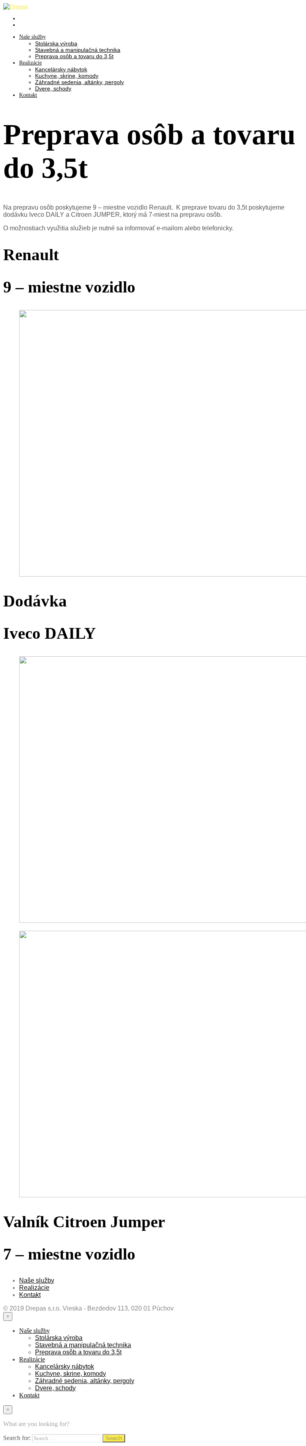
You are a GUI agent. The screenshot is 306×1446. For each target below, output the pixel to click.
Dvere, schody (53, 88)
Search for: (17, 1437)
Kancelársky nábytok (61, 69)
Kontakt (28, 95)
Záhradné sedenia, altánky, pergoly (79, 82)
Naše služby (32, 37)
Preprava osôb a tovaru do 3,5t (74, 56)
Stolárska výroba (56, 43)
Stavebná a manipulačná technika (77, 50)
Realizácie (30, 63)
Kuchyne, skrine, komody (66, 76)
